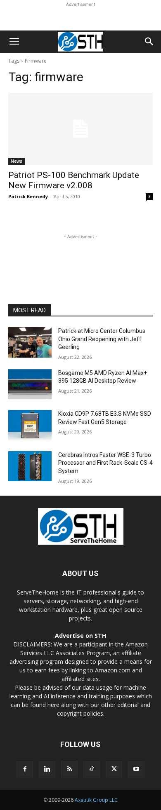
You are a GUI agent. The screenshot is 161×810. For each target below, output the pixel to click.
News (16, 161)
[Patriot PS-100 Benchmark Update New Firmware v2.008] (80, 129)
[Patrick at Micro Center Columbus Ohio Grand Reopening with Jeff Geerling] (30, 342)
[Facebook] (25, 769)
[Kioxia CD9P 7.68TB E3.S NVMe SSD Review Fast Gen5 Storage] (30, 425)
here (53, 705)
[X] (114, 769)
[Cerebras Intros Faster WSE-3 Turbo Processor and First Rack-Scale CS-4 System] (30, 466)
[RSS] (69, 769)
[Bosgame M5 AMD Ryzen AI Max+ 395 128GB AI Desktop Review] (30, 384)
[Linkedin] (47, 769)
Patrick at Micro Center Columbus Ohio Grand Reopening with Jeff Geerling (101, 339)
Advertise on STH (80, 635)
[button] (14, 41)
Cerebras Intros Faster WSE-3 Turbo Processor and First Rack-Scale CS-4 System (105, 463)
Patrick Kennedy (28, 196)
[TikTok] (91, 769)
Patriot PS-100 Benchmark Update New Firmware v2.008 (73, 180)
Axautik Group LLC (96, 799)
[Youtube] (136, 769)
